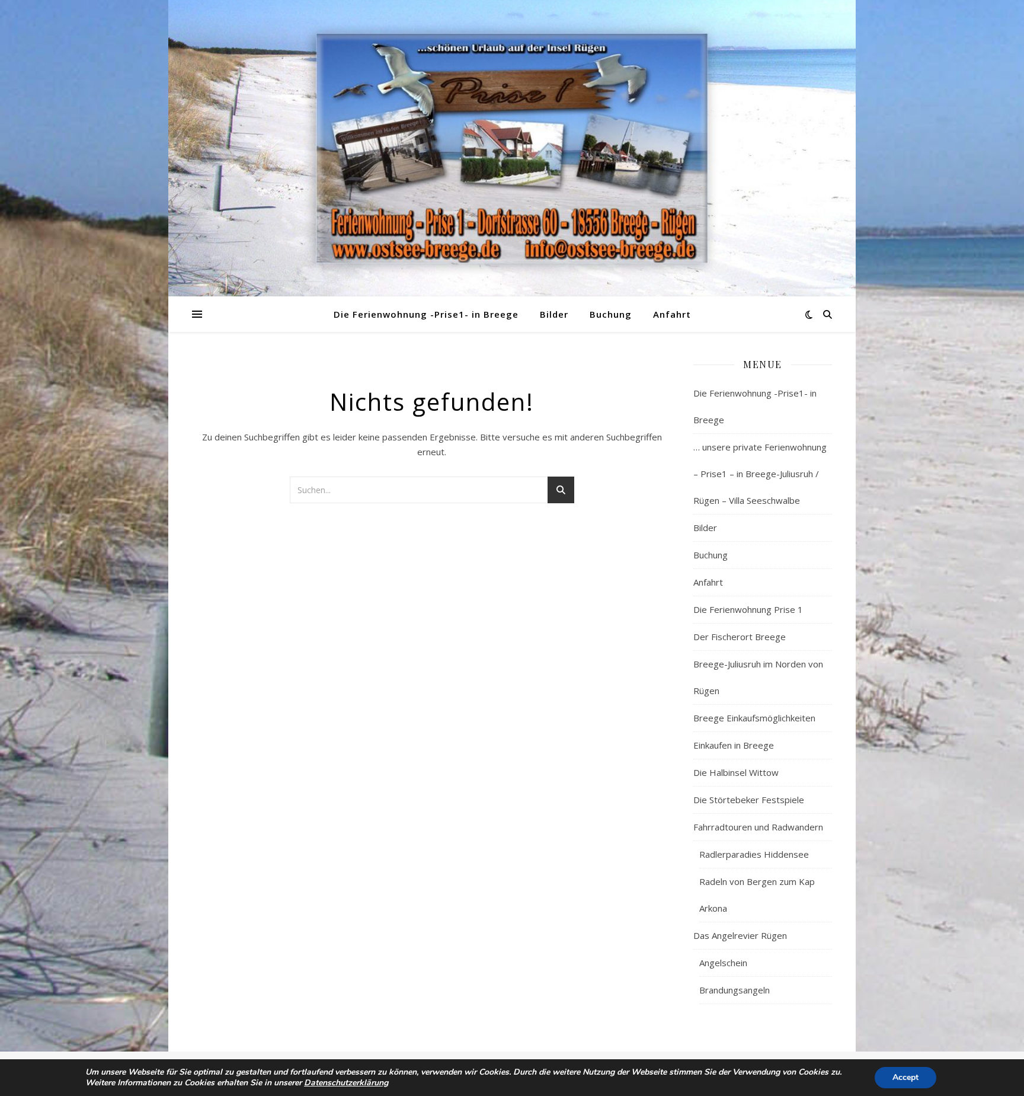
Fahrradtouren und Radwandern (758, 827)
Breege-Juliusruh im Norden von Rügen (758, 677)
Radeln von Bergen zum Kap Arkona (757, 894)
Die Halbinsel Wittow (736, 772)
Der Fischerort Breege (739, 637)
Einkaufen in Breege (733, 745)
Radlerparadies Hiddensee (754, 854)
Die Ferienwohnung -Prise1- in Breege (426, 314)
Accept (905, 1077)
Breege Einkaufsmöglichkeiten (754, 718)
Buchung (611, 314)
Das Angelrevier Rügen (740, 935)
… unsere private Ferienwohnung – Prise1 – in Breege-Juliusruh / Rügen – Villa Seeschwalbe (760, 473)
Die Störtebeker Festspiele (748, 800)
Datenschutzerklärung (346, 1082)
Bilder (554, 314)
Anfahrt (672, 314)
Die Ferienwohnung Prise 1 (748, 609)
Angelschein (723, 963)
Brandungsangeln (734, 990)
